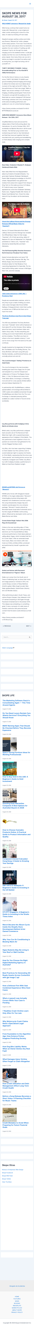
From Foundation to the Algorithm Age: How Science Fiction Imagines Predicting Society (17, 1036)
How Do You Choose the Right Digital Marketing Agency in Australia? (15, 962)
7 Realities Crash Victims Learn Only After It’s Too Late (16, 1012)
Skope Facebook (7, 1173)
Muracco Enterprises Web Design (12, 1169)
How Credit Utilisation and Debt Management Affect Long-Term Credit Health (16, 1086)
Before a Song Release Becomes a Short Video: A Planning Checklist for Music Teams (17, 1098)
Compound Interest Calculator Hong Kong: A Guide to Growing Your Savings (16, 861)
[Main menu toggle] (30, 4)
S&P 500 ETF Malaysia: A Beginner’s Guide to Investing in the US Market (16, 887)
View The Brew (7, 1182)
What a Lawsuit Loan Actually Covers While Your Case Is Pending (15, 1000)
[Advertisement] (17, 1218)
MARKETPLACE (17, 1308)
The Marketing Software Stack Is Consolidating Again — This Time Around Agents (16, 702)
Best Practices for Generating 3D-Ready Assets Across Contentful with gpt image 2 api (17, 975)
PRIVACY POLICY (17, 1312)
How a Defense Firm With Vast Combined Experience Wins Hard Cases (16, 988)
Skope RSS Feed (7, 1176)
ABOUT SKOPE (17, 1310)
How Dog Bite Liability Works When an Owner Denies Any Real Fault (16, 1049)
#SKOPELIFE (17, 1305)
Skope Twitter (6, 1179)
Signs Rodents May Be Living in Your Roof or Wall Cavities (16, 951)
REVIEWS (17, 1303)
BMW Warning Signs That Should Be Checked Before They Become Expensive (17, 728)
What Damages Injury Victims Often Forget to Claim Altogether (16, 1060)
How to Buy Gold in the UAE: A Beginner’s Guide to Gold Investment (15, 779)
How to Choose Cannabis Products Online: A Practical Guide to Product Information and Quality (17, 833)
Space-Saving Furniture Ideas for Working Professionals (16, 753)
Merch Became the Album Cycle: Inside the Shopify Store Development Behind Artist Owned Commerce (16, 928)
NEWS (17, 1301)
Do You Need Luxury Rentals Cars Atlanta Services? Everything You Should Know (17, 715)
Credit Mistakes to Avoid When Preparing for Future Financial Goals (16, 1125)
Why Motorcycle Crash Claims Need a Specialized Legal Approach (15, 1023)
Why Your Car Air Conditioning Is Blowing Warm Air (16, 940)
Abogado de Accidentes (17, 1286)
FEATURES (17, 1299)
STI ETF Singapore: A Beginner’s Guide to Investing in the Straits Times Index (16, 914)
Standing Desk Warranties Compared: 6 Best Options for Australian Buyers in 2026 (15, 805)
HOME (17, 1296)
